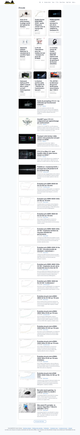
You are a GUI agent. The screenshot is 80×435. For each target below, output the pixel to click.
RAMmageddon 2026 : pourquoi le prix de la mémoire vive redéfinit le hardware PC (55, 25)
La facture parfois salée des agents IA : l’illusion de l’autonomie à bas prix (39, 85)
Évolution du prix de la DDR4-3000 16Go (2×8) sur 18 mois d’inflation (47, 358)
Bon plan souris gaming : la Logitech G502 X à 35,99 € (46, 391)
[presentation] (25, 13)
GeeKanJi (27, 28)
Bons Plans (62, 2)
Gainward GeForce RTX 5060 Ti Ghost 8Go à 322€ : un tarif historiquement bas (25, 86)
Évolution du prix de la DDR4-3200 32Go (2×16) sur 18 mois (47, 342)
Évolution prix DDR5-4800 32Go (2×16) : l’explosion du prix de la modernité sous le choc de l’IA (48, 266)
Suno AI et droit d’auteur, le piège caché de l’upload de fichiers (25, 23)
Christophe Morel (53, 93)
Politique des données (37, 428)
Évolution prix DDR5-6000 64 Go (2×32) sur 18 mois (47, 184)
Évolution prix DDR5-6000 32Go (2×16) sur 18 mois (48, 199)
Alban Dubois (37, 33)
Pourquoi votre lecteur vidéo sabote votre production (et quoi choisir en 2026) (48, 137)
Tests (53, 2)
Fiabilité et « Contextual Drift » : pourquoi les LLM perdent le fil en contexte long (48, 168)
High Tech (68, 2)
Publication (46, 428)
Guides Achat (47, 2)
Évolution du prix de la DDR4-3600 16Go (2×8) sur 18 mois (47, 312)
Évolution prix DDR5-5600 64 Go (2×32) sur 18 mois (47, 214)
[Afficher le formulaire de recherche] (40, 2)
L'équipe (70, 428)
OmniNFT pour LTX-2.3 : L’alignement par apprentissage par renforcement (48, 121)
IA (42, 2)
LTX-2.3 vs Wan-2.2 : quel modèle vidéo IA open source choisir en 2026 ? (47, 153)
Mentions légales (27, 428)
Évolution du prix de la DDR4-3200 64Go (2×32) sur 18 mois (48, 327)
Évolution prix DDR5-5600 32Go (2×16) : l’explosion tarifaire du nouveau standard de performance (48, 231)
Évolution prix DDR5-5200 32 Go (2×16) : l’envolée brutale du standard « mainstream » (48, 249)
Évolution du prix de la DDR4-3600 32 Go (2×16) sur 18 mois (48, 297)
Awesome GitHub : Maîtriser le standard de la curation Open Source (25, 52)
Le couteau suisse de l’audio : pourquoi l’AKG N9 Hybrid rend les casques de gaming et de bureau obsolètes (54, 56)
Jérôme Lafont (46, 171)
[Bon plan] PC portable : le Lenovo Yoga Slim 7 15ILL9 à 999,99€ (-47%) (47, 407)
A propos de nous (63, 428)
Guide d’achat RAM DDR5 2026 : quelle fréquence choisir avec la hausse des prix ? (40, 25)
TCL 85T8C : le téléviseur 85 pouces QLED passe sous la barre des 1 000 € (54, 85)
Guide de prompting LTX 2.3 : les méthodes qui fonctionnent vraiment (48, 102)
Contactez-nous (54, 428)
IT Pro (57, 2)
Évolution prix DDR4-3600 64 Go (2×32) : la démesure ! (47, 282)
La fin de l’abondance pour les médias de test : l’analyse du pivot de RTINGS (40, 53)
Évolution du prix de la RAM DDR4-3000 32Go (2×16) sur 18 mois (48, 375)
